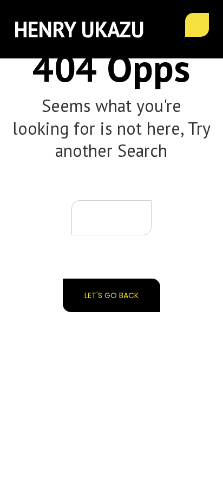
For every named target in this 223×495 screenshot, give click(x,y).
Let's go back (111, 295)
